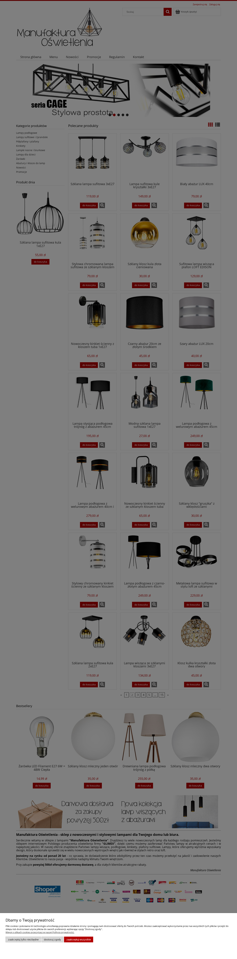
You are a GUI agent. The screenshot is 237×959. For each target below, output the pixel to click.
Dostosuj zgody (52, 939)
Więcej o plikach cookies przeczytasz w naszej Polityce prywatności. (40, 932)
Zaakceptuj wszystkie (78, 939)
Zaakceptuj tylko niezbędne (23, 939)
